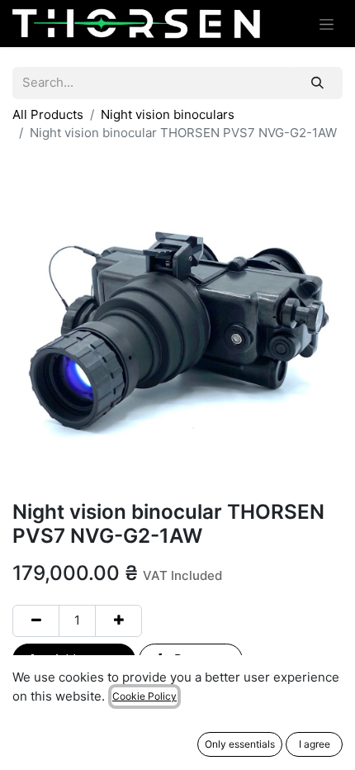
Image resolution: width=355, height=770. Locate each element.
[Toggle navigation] (326, 23)
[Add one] (118, 621)
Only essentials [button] (240, 744)
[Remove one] (35, 621)
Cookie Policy (144, 696)
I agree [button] (314, 744)
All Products (47, 114)
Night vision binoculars (167, 114)
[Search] (318, 83)
